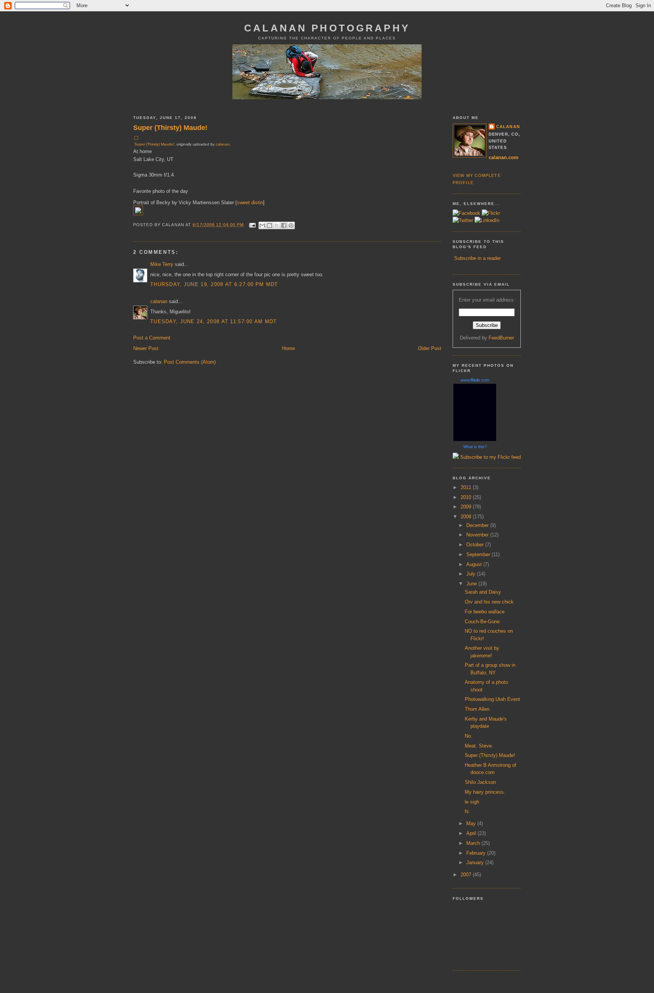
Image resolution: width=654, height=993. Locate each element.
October (475, 544)
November (478, 535)
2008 (467, 516)
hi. (467, 811)
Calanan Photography (327, 28)
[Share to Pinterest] (291, 225)
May (471, 823)
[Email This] (262, 225)
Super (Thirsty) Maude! (170, 127)
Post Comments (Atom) (190, 362)
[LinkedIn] (487, 220)
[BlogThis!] (269, 225)
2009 (467, 507)
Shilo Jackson (480, 782)
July (471, 574)
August (474, 564)
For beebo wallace (485, 612)
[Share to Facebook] (284, 225)
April (472, 833)
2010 (467, 497)
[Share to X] (276, 225)
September (479, 554)
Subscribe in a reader (477, 258)
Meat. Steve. (479, 746)
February (476, 853)
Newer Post (146, 348)
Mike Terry (161, 264)
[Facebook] (466, 213)
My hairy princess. (485, 792)
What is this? (475, 446)
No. (468, 736)
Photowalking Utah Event (492, 699)
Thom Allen (477, 709)
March (473, 843)
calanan (223, 144)
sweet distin (250, 202)
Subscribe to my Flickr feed (490, 457)
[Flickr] (491, 213)
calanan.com (504, 157)
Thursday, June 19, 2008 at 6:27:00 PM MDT (214, 284)
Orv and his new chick (489, 602)
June (472, 583)
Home (288, 348)
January (475, 862)
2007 (467, 874)
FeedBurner (501, 338)
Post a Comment (151, 338)
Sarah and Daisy (483, 592)
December (478, 525)
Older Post (429, 348)
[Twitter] (463, 220)
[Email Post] (252, 224)
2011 (467, 487)
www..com (475, 380)
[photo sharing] (136, 138)
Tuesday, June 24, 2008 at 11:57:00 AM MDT (213, 321)
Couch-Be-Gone (482, 621)
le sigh (472, 802)
